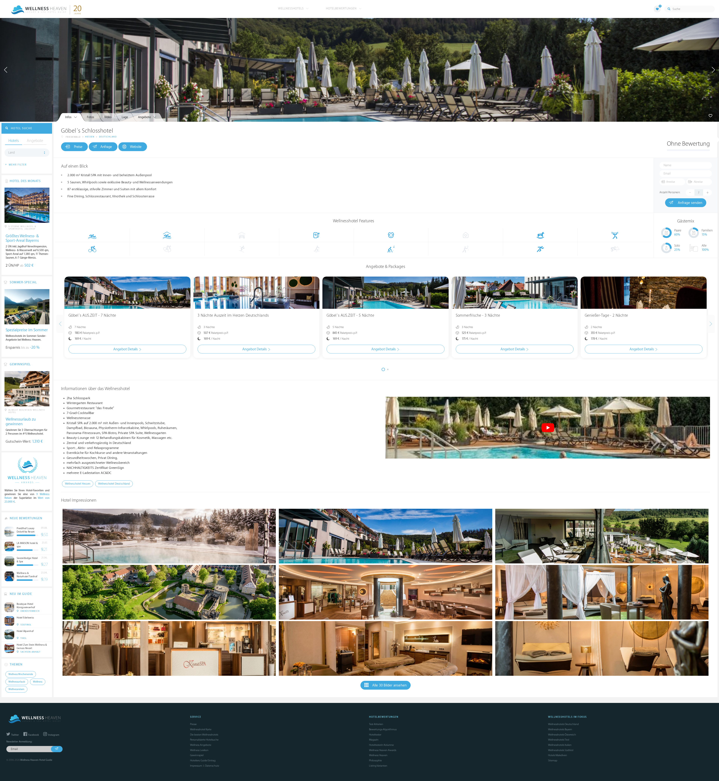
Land (11, 152)
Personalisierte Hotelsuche (204, 739)
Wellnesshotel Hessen (77, 483)
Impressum (196, 765)
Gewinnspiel (197, 755)
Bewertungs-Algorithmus (383, 729)
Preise (78, 147)
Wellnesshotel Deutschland (114, 483)
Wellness (37, 681)
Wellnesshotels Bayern (560, 729)
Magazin (373, 739)
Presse (193, 724)
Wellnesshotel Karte (200, 729)
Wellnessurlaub (16, 681)
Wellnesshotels (291, 8)
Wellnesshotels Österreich (562, 734)
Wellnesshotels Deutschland (563, 724)
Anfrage (106, 147)
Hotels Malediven (557, 755)
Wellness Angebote (200, 745)
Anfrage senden (689, 203)
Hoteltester (375, 734)
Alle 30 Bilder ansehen (389, 685)
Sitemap (552, 760)
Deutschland (108, 137)
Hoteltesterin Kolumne (381, 745)
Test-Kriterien (376, 724)
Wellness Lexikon (199, 750)
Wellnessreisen (16, 689)
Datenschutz (212, 765)
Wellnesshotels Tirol (558, 739)
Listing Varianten (378, 765)
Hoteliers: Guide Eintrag (203, 760)
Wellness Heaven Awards (382, 750)
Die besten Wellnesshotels (204, 734)
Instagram (53, 734)
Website (136, 147)
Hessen (89, 137)
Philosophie (375, 760)
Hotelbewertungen (342, 8)
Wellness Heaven (378, 755)
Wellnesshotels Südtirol (560, 750)
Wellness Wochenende (20, 674)
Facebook (33, 734)
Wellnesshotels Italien (559, 745)
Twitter (15, 734)
